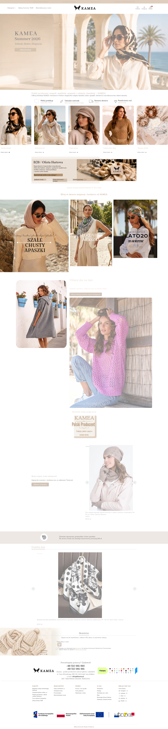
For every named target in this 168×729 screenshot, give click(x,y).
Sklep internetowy (83, 727)
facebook (123, 693)
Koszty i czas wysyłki (81, 688)
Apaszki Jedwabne (6, 148)
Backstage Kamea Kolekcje (104, 697)
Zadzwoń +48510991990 (123, 2)
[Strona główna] (43, 670)
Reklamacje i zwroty (40, 2)
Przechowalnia (57, 693)
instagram (123, 690)
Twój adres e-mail (63, 641)
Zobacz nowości (40, 484)
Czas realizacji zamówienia (39, 698)
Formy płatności (79, 690)
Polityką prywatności (81, 649)
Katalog (99, 690)
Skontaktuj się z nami (102, 693)
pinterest (123, 698)
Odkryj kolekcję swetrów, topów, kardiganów (85, 294)
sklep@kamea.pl (78, 676)
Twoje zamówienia (58, 688)
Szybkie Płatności (69, 2)
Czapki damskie (73, 148)
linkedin (123, 701)
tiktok (122, 696)
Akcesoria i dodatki (143, 148)
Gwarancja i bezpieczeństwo (104, 699)
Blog (98, 695)
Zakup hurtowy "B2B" (37, 700)
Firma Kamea (122, 688)
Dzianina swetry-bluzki (109, 148)
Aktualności (100, 688)
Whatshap (94, 2)
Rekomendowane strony (60, 695)
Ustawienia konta (58, 690)
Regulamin (78, 648)
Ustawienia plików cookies (39, 692)
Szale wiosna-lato (40, 148)
